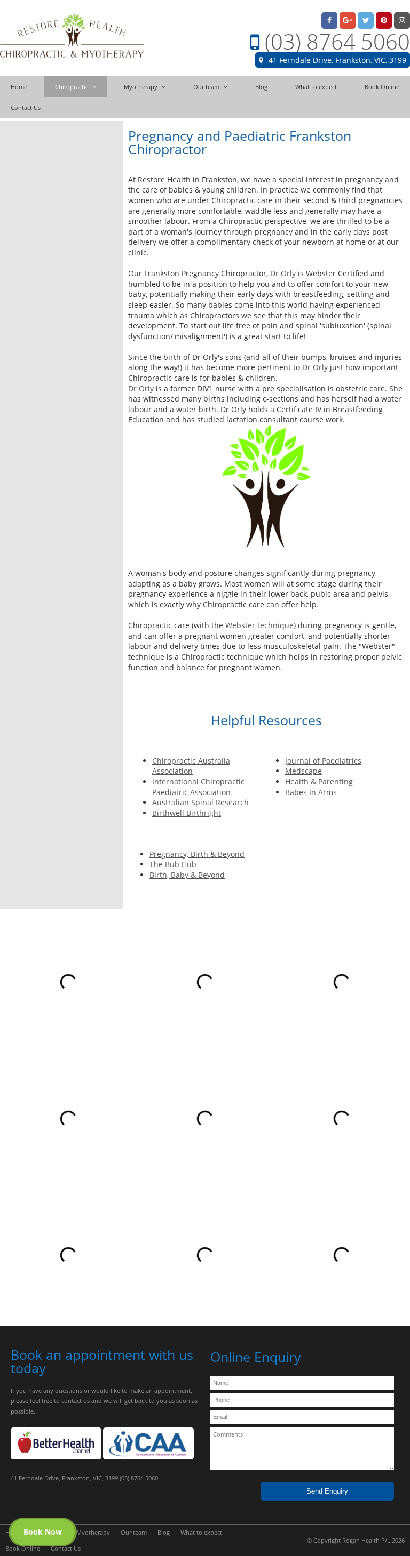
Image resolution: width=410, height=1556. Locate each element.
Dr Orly (283, 273)
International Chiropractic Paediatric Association (198, 786)
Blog (163, 1532)
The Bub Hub (172, 864)
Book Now (42, 1532)
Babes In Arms (311, 792)
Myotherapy (93, 1532)
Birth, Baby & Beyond (187, 875)
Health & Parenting (319, 781)
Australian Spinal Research (200, 802)
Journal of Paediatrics (323, 761)
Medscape (303, 771)
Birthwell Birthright (186, 813)
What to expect (201, 1532)
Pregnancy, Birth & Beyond (197, 854)
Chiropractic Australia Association (191, 766)
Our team (134, 1532)
